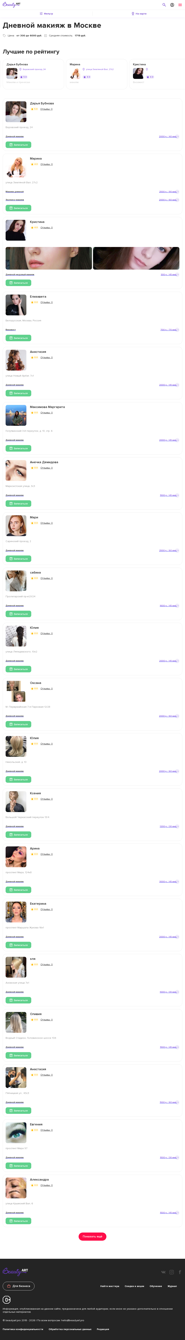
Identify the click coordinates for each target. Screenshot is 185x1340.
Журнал (172, 1286)
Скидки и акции (134, 1286)
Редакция (103, 1329)
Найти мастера (109, 1286)
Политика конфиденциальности (23, 1329)
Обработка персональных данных (70, 1329)
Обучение (156, 1286)
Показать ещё (92, 1236)
